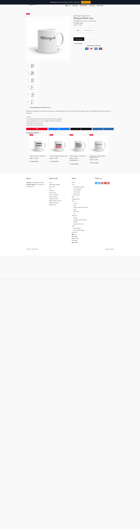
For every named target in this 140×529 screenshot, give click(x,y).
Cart (50, 188)
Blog (73, 197)
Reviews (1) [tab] (48, 107)
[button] (26, 15)
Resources (74, 215)
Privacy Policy (52, 192)
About (50, 182)
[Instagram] (102, 183)
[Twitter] (99, 183)
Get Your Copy (85, 2)
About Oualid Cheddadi (54, 184)
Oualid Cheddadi (30, 184)
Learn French (76, 195)
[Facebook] (96, 183)
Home (75, 15)
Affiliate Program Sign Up (55, 200)
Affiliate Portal (52, 204)
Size (78, 30)
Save (29, 13)
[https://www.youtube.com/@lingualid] (108, 183)
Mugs (78, 15)
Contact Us (51, 190)
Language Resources (78, 224)
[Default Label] (105, 183)
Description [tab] (32, 107)
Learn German (76, 193)
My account (52, 186)
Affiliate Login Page (53, 202)
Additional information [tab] (40, 107)
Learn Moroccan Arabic (78, 186)
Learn (73, 184)
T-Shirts (75, 203)
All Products (76, 211)
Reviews (75, 217)
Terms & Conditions (53, 194)
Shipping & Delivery (53, 198)
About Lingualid (76, 228)
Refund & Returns (53, 196)
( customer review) (78, 23)
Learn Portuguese (77, 188)
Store (73, 201)
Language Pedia (75, 199)
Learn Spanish (76, 191)
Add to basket (78, 39)
